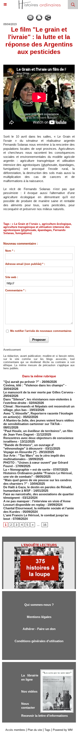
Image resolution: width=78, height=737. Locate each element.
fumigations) (23, 233)
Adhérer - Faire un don (39, 629)
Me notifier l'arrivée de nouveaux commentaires (40, 330)
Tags (47, 729)
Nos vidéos (29, 691)
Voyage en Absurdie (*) (19, 452)
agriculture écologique (56, 223)
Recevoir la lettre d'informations (44, 715)
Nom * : (10, 250)
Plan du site (35, 729)
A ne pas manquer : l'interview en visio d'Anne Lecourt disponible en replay (37, 502)
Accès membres (15, 729)
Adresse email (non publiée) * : (25, 264)
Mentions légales (39, 617)
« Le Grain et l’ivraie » (26, 223)
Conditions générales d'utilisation (39, 641)
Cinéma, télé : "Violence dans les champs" (33, 385)
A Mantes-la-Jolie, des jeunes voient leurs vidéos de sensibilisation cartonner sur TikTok (38, 422)
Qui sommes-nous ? (39, 604)
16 (44, 524)
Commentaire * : (15, 290)
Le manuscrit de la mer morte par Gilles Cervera (38, 392)
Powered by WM (63, 729)
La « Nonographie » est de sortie (26, 469)
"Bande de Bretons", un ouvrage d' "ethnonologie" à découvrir (28, 446)
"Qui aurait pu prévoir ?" (21, 381)
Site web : (11, 277)
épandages (45, 230)
